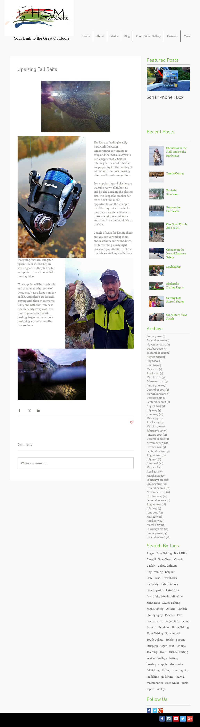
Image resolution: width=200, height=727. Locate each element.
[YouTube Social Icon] (176, 719)
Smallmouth (173, 633)
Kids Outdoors (169, 584)
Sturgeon (152, 646)
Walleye (162, 658)
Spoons (180, 639)
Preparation (172, 621)
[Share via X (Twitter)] (29, 410)
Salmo (185, 621)
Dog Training (155, 572)
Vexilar (151, 658)
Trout (163, 652)
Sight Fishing (155, 633)
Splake (170, 639)
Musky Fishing (171, 602)
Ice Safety (152, 584)
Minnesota (153, 602)
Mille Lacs (177, 596)
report (150, 689)
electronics (176, 664)
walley (161, 689)
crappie (162, 664)
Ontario (170, 608)
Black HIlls (180, 553)
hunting (178, 670)
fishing (166, 670)
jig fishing (167, 676)
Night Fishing (155, 608)
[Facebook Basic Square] (149, 710)
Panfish (182, 608)
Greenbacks (169, 578)
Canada (178, 559)
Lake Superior (155, 590)
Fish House (153, 578)
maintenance (155, 682)
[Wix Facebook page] (162, 719)
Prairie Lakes (154, 621)
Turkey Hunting (178, 652)
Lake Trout (172, 590)
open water (172, 682)
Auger (150, 553)
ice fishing (153, 676)
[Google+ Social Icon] (190, 719)
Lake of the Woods (158, 596)
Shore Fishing (180, 627)
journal (180, 676)
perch (184, 682)
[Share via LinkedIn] (38, 410)
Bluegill (151, 559)
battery (173, 658)
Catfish (151, 565)
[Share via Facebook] (19, 410)
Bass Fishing (164, 553)
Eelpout (170, 572)
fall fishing (153, 670)
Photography (155, 615)
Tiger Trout (167, 646)
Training (152, 652)
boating (151, 664)
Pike (179, 615)
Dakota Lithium (167, 565)
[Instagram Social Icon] (169, 719)
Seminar (164, 627)
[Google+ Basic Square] (160, 710)
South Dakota (155, 639)
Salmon (151, 627)
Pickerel (170, 615)
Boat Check (165, 559)
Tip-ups (181, 646)
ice (186, 670)
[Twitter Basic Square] (155, 710)
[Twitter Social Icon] (183, 719)
